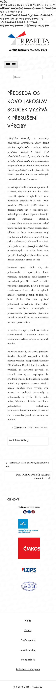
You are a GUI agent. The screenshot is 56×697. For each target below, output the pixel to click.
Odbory (24, 440)
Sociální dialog (28, 650)
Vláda (28, 621)
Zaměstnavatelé (28, 640)
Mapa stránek (28, 660)
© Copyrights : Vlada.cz (28, 687)
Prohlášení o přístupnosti (28, 669)
